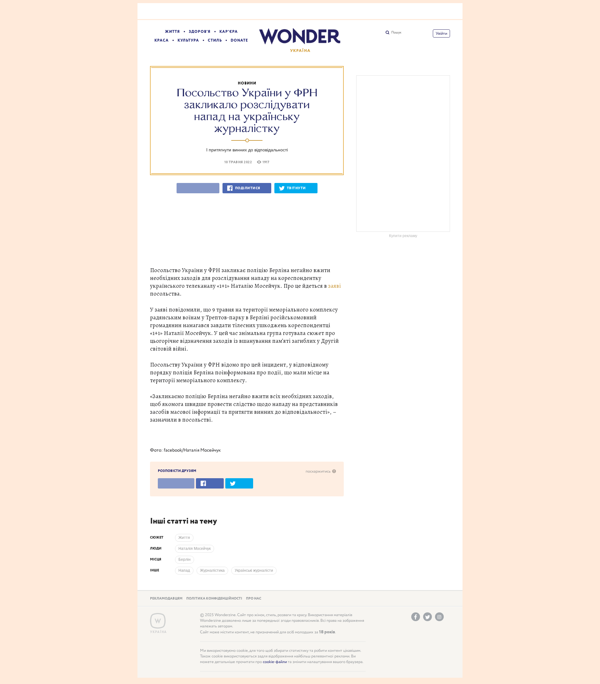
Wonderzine (158, 621)
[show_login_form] (441, 33)
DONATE (239, 40)
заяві (334, 286)
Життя (172, 31)
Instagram (439, 616)
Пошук (396, 32)
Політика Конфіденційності (214, 598)
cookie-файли (275, 662)
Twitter (427, 616)
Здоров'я (200, 31)
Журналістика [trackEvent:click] (212, 570)
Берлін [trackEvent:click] (184, 559)
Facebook (415, 616)
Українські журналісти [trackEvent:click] (254, 570)
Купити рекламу (403, 236)
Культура (188, 40)
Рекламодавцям (166, 598)
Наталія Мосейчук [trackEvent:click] (194, 548)
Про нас (253, 598)
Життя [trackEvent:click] (184, 537)
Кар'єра (228, 31)
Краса (161, 40)
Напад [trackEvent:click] (184, 570)
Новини (247, 83)
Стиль (215, 40)
